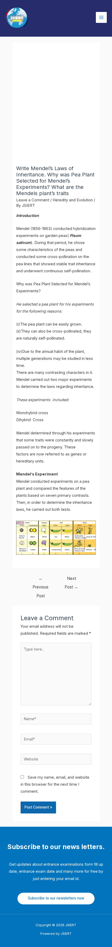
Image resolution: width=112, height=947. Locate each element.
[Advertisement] (56, 107)
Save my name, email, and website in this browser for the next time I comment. (55, 784)
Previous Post (40, 580)
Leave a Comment (32, 200)
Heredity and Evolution (73, 200)
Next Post (71, 580)
